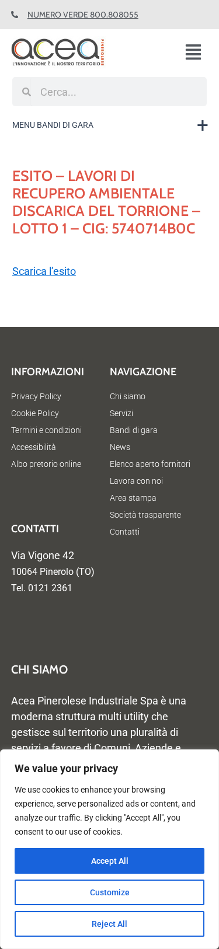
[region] (109, 849)
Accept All (109, 861)
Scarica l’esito (44, 271)
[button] (197, 53)
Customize (110, 892)
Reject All (109, 924)
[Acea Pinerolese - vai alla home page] (79, 53)
